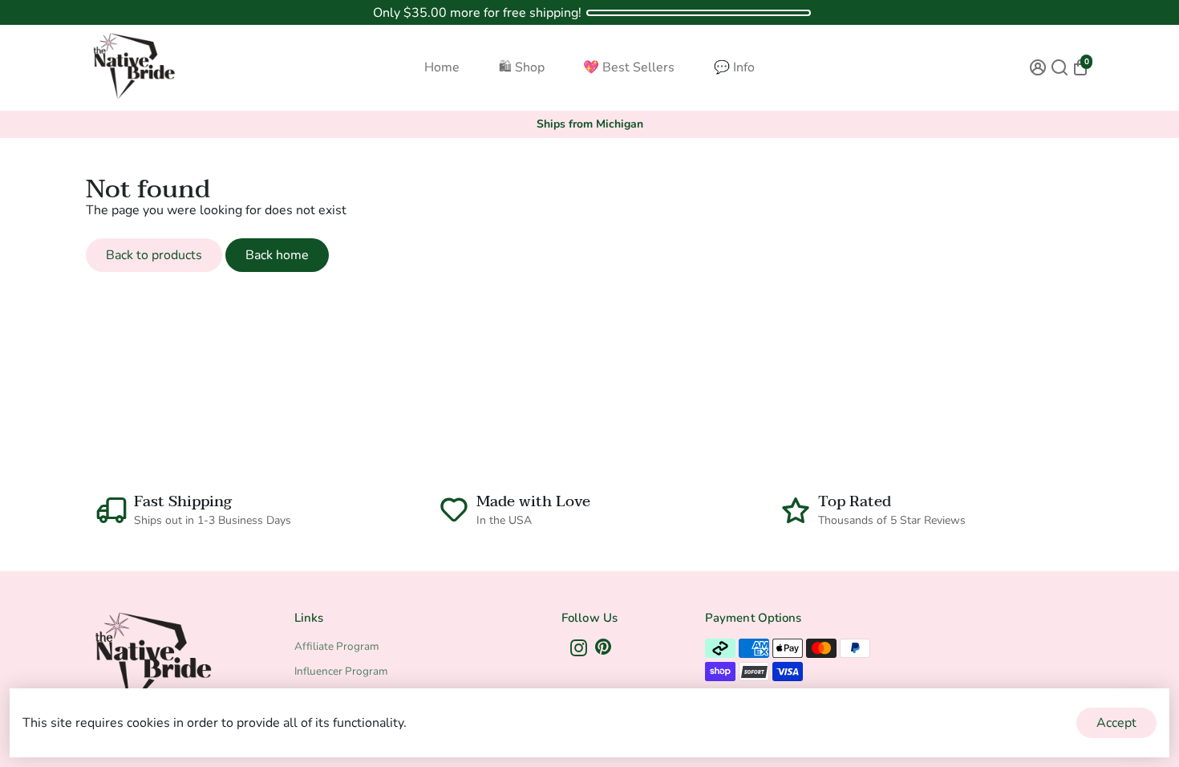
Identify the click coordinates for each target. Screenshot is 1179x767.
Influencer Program (341, 671)
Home (442, 67)
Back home (277, 255)
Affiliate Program (336, 646)
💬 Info (734, 67)
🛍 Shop (522, 67)
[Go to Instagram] (579, 651)
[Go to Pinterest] (603, 651)
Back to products (154, 255)
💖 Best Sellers (629, 67)
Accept (1116, 723)
